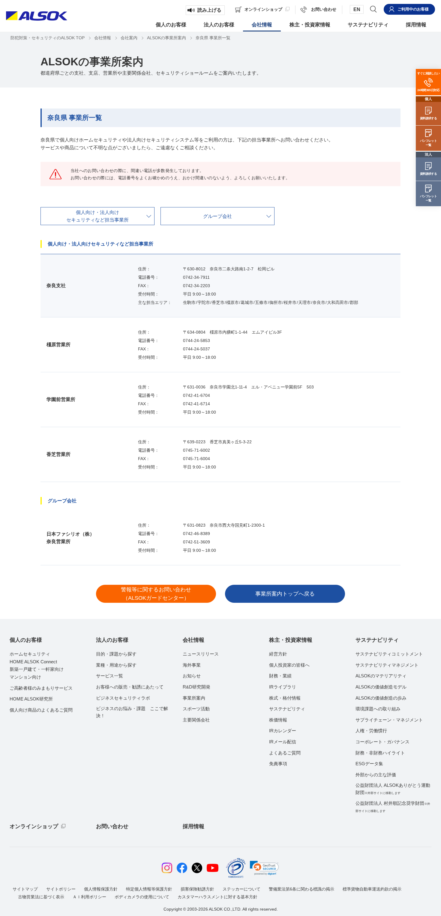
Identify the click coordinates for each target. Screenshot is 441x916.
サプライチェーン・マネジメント (389, 719)
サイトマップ (25, 889)
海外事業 (192, 665)
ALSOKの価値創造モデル (381, 686)
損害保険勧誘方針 (197, 889)
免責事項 (278, 763)
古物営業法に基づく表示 (41, 896)
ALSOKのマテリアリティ (381, 675)
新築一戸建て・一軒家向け (37, 669)
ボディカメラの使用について (142, 896)
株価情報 (278, 719)
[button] (264, 868)
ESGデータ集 (369, 763)
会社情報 (193, 640)
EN (356, 9)
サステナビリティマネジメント (387, 665)
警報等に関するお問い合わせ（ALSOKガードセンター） (156, 594)
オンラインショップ (34, 826)
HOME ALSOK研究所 (31, 698)
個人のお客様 (26, 640)
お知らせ (192, 675)
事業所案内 (194, 697)
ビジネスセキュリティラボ (123, 697)
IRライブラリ (282, 686)
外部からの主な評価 (376, 774)
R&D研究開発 (196, 686)
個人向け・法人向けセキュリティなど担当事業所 (97, 216)
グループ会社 (217, 216)
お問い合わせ (112, 826)
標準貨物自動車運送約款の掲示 (372, 889)
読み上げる (209, 10)
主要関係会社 (196, 719)
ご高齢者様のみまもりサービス (41, 688)
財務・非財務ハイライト (380, 752)
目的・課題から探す (116, 653)
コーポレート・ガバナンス (383, 741)
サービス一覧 (109, 675)
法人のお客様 (112, 640)
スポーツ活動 (196, 708)
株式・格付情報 (285, 697)
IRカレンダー (282, 730)
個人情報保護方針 (101, 889)
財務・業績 (280, 675)
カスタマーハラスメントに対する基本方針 (217, 896)
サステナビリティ (287, 708)
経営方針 (278, 653)
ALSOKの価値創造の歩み (381, 697)
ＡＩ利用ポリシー (89, 896)
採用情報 (193, 826)
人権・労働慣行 (371, 730)
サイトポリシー (61, 889)
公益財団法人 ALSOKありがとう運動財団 (393, 789)
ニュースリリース (201, 653)
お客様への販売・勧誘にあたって (130, 686)
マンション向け (25, 677)
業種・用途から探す (116, 665)
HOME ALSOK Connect (33, 661)
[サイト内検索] (373, 9)
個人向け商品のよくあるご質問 (41, 709)
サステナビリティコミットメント (389, 653)
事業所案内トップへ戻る (285, 594)
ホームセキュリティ (30, 653)
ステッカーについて (241, 889)
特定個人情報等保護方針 (149, 889)
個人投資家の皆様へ (289, 665)
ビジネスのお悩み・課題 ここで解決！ (132, 712)
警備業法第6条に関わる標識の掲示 (301, 889)
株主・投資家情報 (290, 640)
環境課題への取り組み (378, 708)
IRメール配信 (282, 741)
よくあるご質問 (285, 752)
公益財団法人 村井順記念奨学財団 (393, 807)
